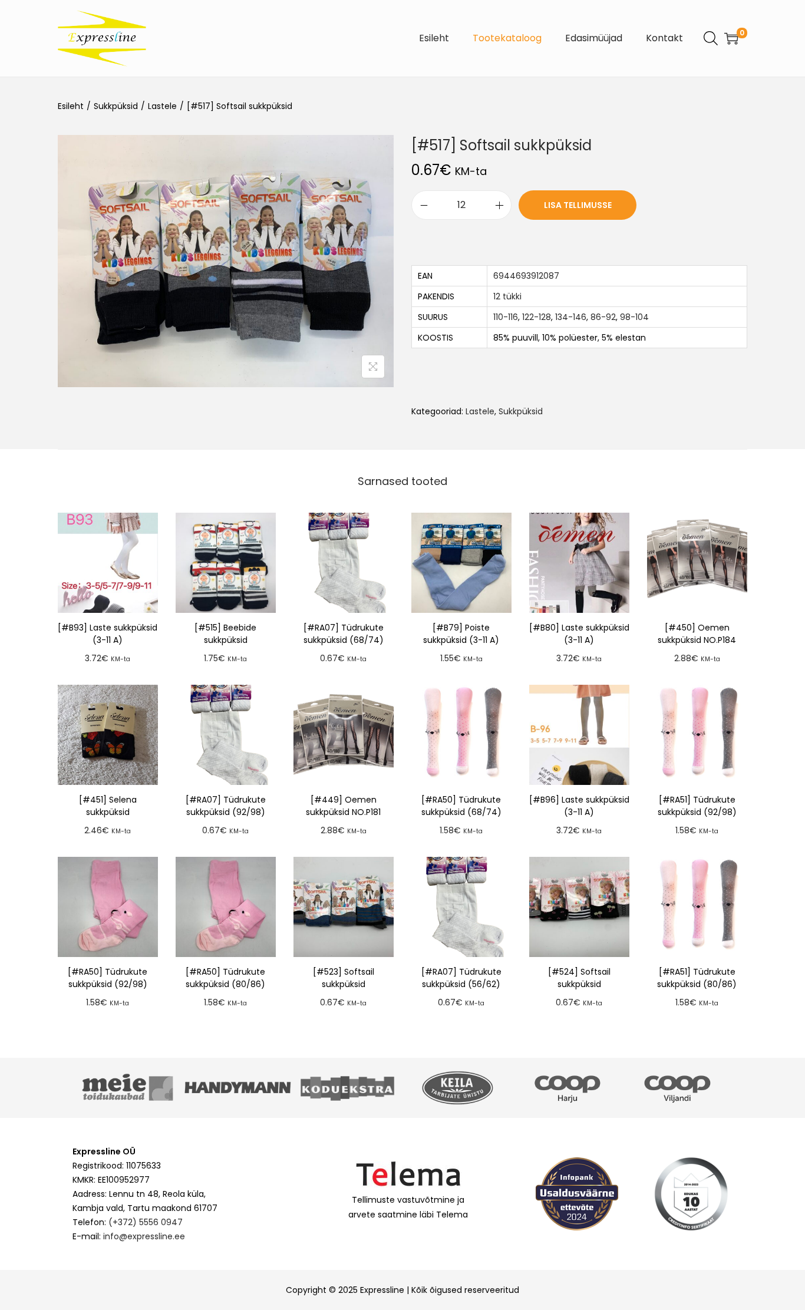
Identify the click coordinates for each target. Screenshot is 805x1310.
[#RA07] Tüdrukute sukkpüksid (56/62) (461, 978)
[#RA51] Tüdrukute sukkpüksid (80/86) (697, 978)
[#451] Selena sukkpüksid (108, 806)
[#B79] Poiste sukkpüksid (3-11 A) (461, 634)
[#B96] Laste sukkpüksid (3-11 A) (579, 806)
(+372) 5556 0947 (145, 1222)
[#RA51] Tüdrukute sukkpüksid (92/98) (697, 806)
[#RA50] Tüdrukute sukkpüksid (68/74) (461, 806)
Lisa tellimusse (578, 205)
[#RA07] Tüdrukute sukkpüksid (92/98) (226, 806)
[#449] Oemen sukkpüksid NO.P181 (343, 806)
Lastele (162, 106)
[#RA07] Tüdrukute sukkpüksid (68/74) (343, 634)
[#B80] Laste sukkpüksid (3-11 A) (579, 634)
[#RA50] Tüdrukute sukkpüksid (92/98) (107, 978)
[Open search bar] (711, 38)
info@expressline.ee (144, 1236)
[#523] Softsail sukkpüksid (343, 978)
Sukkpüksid (116, 106)
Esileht (71, 106)
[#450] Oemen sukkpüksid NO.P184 (697, 634)
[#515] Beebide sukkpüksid (225, 634)
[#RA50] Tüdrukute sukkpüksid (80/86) (225, 978)
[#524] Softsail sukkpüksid (579, 978)
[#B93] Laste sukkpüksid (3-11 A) (107, 634)
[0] (731, 38)
